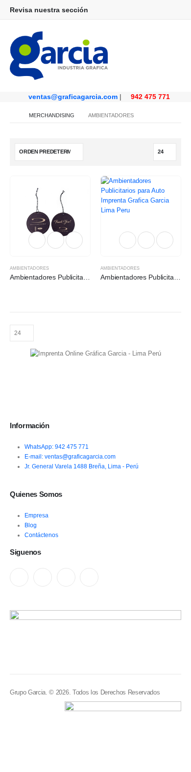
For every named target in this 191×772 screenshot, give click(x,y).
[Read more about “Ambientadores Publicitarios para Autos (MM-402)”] (127, 240)
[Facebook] (19, 577)
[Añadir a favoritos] (56, 240)
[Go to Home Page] (12, 115)
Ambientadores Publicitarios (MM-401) (68, 277)
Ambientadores (29, 268)
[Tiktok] (89, 577)
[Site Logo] (59, 55)
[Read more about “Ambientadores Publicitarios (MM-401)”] (37, 240)
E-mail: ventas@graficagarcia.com (70, 456)
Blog (30, 525)
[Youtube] (42, 577)
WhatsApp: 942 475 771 (56, 446)
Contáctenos (41, 535)
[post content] (50, 216)
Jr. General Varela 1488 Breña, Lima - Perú (81, 466)
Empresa (36, 515)
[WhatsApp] (66, 577)
